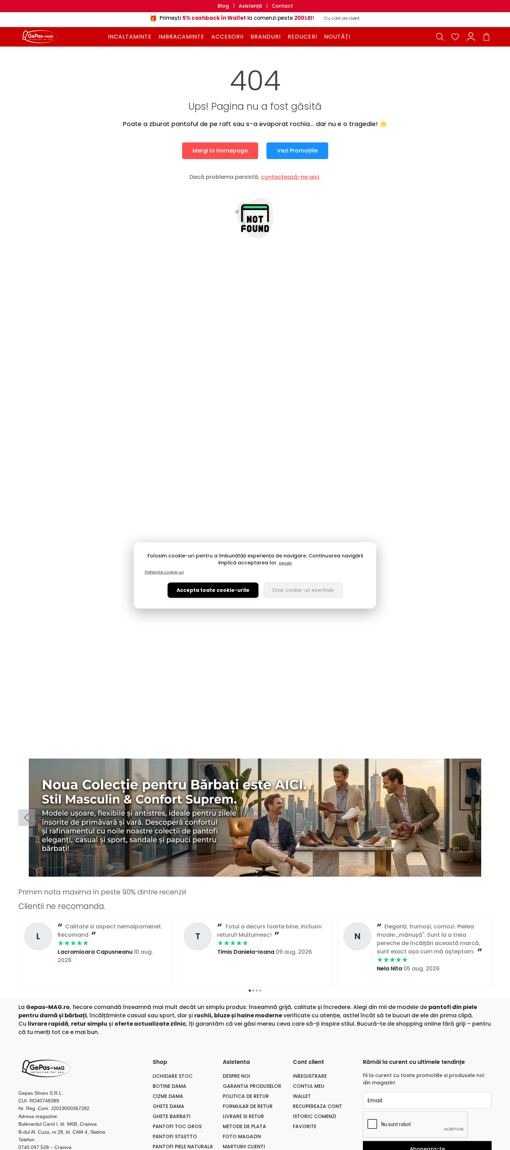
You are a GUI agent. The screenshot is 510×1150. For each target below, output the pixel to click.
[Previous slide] (26, 817)
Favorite (304, 1126)
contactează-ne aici (290, 177)
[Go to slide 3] (257, 872)
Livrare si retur (243, 1116)
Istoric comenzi (314, 1116)
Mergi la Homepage (220, 151)
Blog (223, 5)
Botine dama (169, 1086)
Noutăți (337, 37)
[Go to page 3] (257, 991)
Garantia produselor (252, 1086)
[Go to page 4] (260, 991)
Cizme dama (168, 1096)
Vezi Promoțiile (297, 151)
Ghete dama (168, 1106)
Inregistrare (310, 1076)
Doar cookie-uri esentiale (303, 589)
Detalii (285, 562)
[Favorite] (455, 36)
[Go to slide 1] (250, 872)
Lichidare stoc (173, 1076)
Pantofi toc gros (177, 1126)
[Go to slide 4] (260, 872)
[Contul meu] (471, 36)
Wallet (302, 1096)
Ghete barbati (171, 1116)
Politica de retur (246, 1096)
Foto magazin (242, 1136)
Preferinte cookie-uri (164, 572)
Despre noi (236, 1076)
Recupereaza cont (317, 1106)
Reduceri (302, 37)
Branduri (265, 37)
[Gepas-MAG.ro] (62, 36)
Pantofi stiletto (175, 1136)
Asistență (250, 5)
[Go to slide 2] (253, 872)
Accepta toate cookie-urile (213, 589)
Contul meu (308, 1086)
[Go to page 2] (253, 991)
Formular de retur (248, 1106)
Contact (282, 5)
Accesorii (227, 37)
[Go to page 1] (250, 991)
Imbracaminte (181, 37)
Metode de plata (244, 1126)
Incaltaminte (130, 37)
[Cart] (486, 36)
